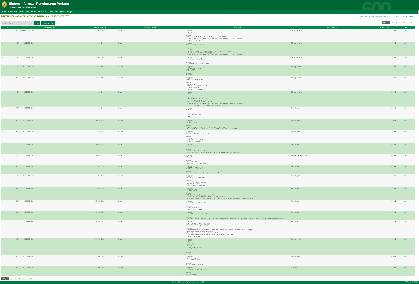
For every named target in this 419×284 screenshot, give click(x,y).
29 (407, 22)
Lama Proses (384, 27)
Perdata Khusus (24, 12)
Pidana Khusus (42, 12)
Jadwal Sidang (53, 12)
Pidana (33, 12)
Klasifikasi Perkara (150, 27)
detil (405, 30)
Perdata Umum (12, 12)
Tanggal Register (100, 27)
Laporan (62, 12)
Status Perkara (332, 27)
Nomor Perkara (49, 27)
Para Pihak (238, 27)
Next (412, 22)
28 (404, 22)
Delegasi (70, 12)
